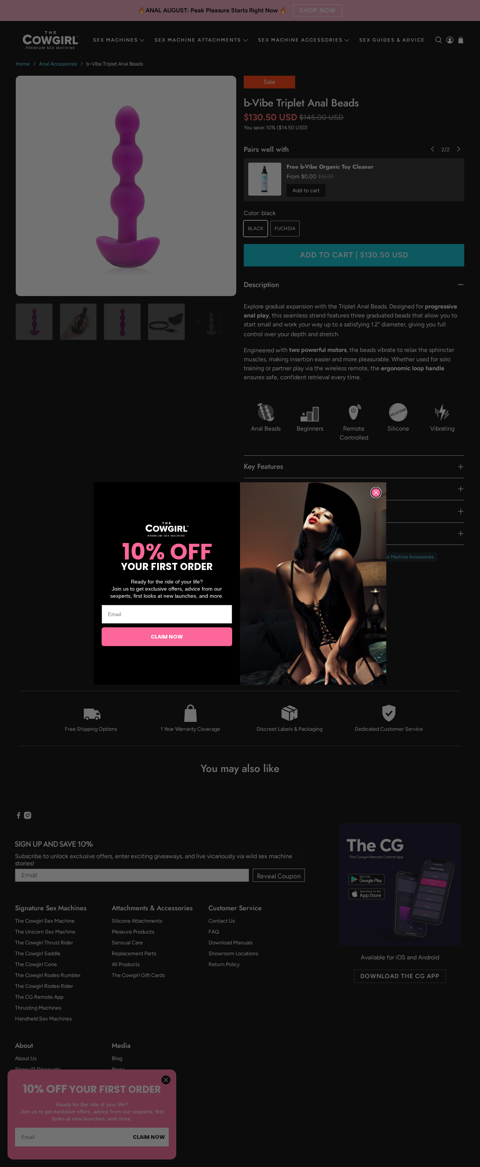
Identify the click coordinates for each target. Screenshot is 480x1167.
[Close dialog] (376, 492)
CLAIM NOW (167, 636)
